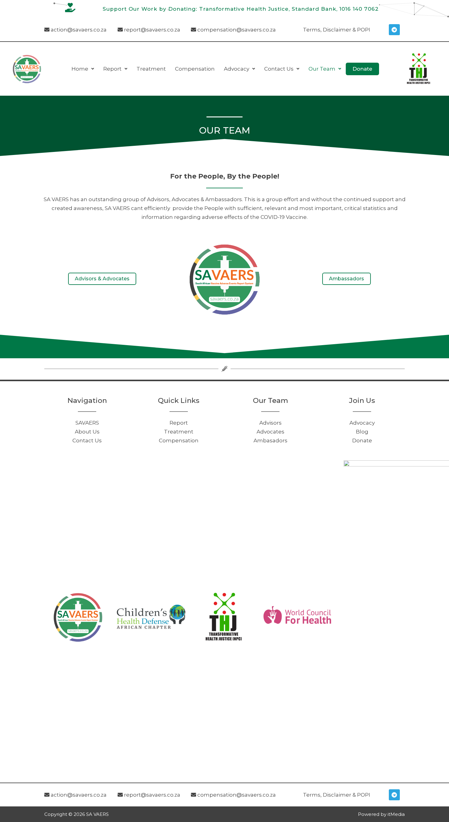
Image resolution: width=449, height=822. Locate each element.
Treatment (151, 69)
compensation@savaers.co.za (236, 30)
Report (112, 69)
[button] (83, 69)
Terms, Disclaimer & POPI (336, 30)
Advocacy (236, 69)
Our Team (321, 69)
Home (79, 69)
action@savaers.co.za (78, 30)
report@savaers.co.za (151, 30)
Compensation (195, 69)
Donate (362, 69)
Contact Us (279, 69)
